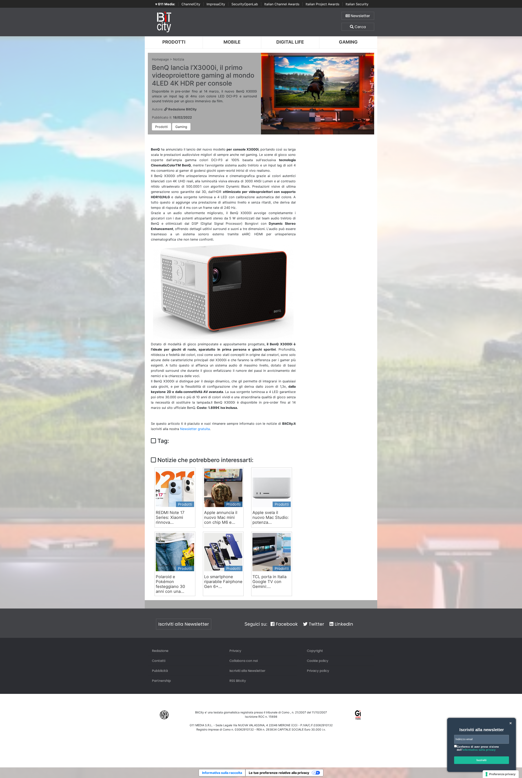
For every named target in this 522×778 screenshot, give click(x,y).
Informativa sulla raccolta (222, 773)
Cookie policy (317, 660)
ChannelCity (190, 4)
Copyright (315, 650)
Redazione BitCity (182, 109)
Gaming (348, 42)
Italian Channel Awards (281, 4)
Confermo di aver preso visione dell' (478, 748)
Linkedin (343, 624)
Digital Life (290, 42)
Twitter (315, 624)
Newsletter (360, 15)
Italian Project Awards (322, 4)
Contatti (158, 660)
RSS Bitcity (237, 680)
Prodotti (173, 42)
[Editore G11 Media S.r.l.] (358, 714)
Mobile (231, 42)
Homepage (160, 59)
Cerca (360, 26)
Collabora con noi (243, 660)
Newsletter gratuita (195, 429)
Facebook (286, 624)
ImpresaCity (216, 4)
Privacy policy (318, 670)
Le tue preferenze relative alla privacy (279, 773)
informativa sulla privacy (479, 749)
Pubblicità (160, 670)
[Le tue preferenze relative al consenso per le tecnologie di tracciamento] (501, 774)
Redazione (160, 650)
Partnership (161, 680)
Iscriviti (482, 760)
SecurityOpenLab (244, 4)
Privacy (235, 650)
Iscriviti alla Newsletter (183, 624)
